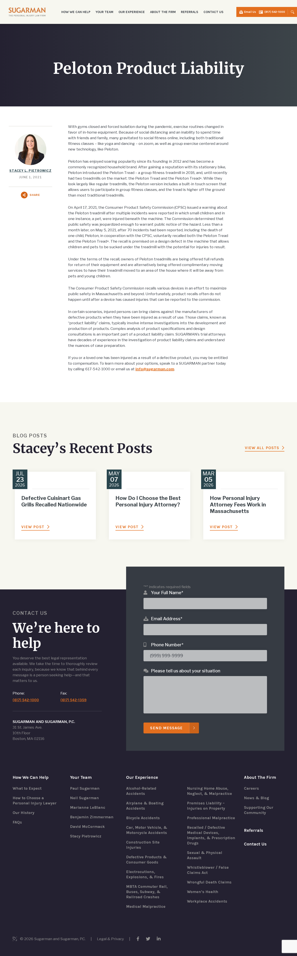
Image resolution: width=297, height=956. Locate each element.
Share (35, 195)
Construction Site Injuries (143, 845)
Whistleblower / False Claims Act (208, 870)
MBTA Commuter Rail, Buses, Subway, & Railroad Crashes (147, 891)
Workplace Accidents (207, 901)
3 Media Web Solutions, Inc (15, 939)
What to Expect (27, 788)
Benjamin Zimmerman (91, 817)
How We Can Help (30, 777)
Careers (251, 788)
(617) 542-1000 (274, 11)
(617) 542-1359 (73, 700)
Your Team (81, 777)
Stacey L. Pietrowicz (30, 170)
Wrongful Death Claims (209, 882)
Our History (23, 812)
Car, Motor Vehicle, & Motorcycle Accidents (146, 830)
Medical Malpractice (145, 906)
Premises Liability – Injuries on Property (206, 806)
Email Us (250, 11)
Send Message (166, 728)
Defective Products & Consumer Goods (146, 860)
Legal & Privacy (110, 939)
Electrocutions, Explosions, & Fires (145, 874)
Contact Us (214, 12)
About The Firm (260, 777)
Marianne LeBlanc (87, 807)
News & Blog (256, 798)
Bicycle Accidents (143, 817)
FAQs (17, 822)
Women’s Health (202, 891)
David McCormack (87, 826)
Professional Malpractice (211, 817)
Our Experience (142, 777)
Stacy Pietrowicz (85, 836)
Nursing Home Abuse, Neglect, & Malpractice (209, 791)
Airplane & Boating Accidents (145, 806)
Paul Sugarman (85, 788)
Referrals (189, 12)
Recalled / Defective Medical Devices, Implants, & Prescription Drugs (211, 835)
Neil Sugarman (84, 798)
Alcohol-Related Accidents (141, 791)
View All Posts (262, 447)
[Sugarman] (27, 11)
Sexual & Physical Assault (204, 855)
